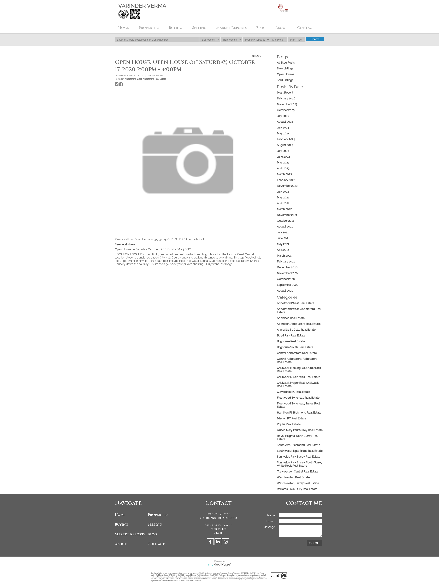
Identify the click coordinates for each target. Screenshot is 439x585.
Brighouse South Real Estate (295, 347)
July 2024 (283, 127)
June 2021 (283, 238)
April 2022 (283, 203)
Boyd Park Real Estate (291, 335)
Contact (305, 27)
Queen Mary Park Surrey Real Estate (300, 430)
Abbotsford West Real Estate (295, 303)
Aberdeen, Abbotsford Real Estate (299, 323)
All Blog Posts (286, 62)
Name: (271, 515)
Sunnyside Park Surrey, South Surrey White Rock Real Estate (299, 464)
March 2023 (284, 174)
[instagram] (226, 542)
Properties (158, 514)
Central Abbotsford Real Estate (297, 353)
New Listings (285, 68)
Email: (270, 521)
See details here (125, 244)
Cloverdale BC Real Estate (293, 391)
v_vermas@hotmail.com (218, 518)
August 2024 (285, 121)
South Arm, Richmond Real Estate (298, 445)
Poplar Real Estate (288, 424)
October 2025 (286, 110)
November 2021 (287, 215)
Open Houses (285, 74)
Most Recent (285, 92)
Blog (261, 27)
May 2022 (283, 197)
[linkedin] (218, 542)
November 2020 (287, 273)
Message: (269, 527)
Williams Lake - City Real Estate (297, 489)
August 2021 (285, 226)
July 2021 (283, 232)
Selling (155, 524)
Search (315, 39)
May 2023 (283, 162)
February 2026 (286, 98)
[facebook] (211, 542)
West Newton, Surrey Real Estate (298, 483)
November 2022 (287, 185)
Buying (121, 524)
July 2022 (283, 191)
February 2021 (286, 261)
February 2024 (286, 139)
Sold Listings (285, 80)
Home (123, 27)
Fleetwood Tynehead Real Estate (298, 397)
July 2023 (283, 150)
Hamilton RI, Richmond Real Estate (299, 412)
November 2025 (287, 104)
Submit (314, 543)
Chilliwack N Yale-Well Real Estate (298, 377)
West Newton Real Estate (293, 477)
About (121, 544)
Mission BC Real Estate (291, 418)
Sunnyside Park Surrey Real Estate (298, 456)
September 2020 (287, 284)
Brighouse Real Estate (291, 341)
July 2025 (283, 116)
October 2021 (285, 220)
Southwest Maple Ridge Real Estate (300, 450)
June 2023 (283, 156)
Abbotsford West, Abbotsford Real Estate (145, 78)
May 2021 (283, 244)
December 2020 (287, 267)
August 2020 (285, 290)
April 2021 (283, 249)
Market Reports (231, 27)
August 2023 (285, 145)
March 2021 (284, 255)
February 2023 (286, 180)
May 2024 (283, 133)
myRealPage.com (219, 564)
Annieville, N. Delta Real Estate (296, 329)
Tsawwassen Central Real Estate (297, 471)
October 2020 (286, 279)
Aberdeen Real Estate (291, 318)
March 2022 (284, 209)
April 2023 (283, 168)
